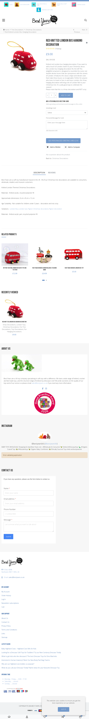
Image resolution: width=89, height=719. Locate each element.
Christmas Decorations (60, 158)
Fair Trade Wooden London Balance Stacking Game (44, 269)
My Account (6, 592)
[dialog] (63, 705)
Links (3, 633)
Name (7, 488)
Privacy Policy (6, 626)
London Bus (14, 209)
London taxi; (23, 209)
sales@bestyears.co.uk (39, 383)
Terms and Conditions (9, 630)
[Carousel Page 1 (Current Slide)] (43, 280)
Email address (10, 499)
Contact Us (5, 622)
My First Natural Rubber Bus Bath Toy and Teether (14, 269)
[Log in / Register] (27, 716)
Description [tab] (39, 172)
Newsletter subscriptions (10, 603)
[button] (85, 20)
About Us (5, 618)
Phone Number (10, 509)
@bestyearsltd (51, 443)
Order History (6, 595)
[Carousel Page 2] (46, 280)
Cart (3, 607)
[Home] (9, 716)
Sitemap (4, 637)
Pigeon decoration (55, 209)
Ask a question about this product (58, 155)
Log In (4, 599)
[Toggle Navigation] (4, 20)
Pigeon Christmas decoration (38, 209)
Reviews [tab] (52, 172)
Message (8, 520)
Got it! (63, 709)
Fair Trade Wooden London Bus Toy (74, 268)
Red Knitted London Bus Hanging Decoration (14, 322)
